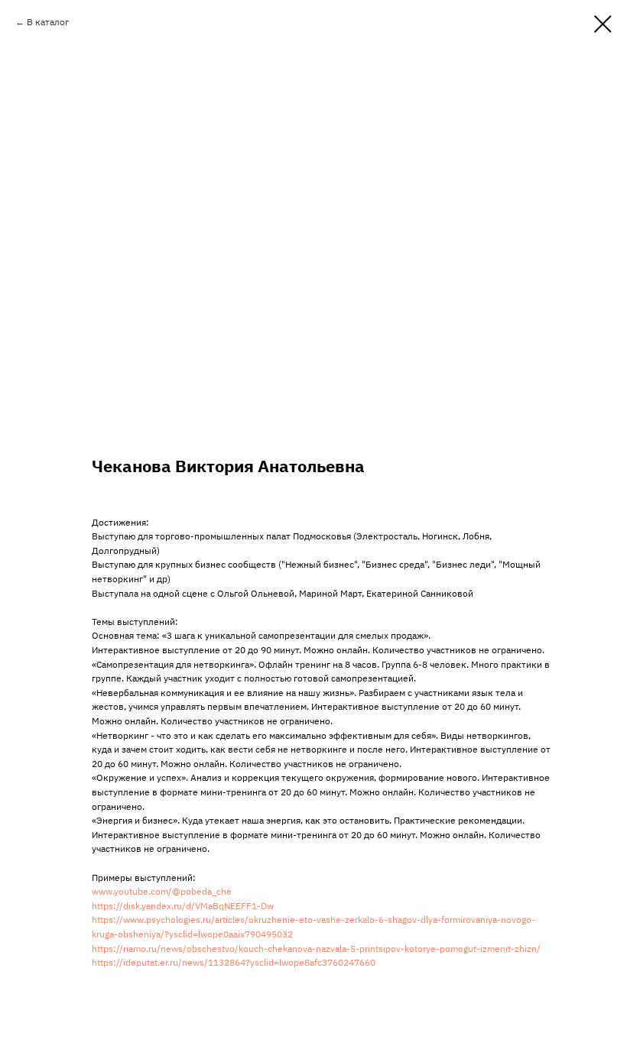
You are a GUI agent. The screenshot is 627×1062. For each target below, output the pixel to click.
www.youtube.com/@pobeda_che (162, 891)
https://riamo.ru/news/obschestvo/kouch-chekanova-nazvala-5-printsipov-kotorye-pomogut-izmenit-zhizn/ (316, 948)
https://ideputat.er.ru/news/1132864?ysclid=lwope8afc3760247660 (233, 962)
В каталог (48, 22)
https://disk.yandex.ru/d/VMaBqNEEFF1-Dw (183, 905)
